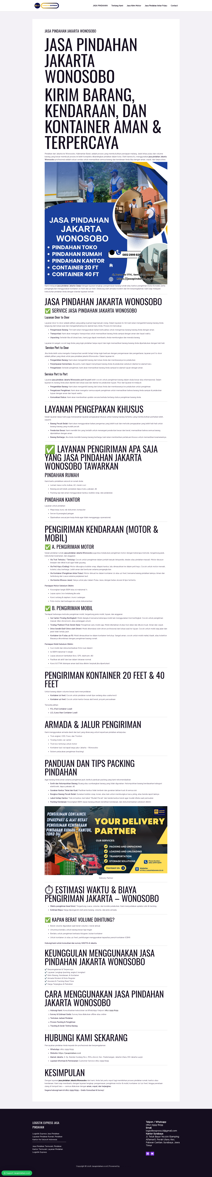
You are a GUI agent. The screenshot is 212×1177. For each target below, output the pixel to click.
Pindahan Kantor (62, 499)
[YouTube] (152, 1153)
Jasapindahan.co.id (128, 1166)
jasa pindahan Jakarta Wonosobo (73, 1080)
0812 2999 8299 (111, 1010)
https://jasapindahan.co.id (70, 1053)
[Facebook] (148, 1153)
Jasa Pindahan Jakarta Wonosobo (91, 60)
